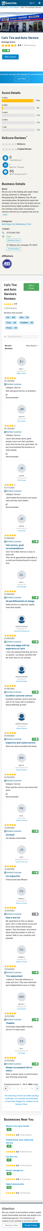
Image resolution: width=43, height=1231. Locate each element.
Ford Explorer (21, 1009)
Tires (29, 224)
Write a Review (10, 57)
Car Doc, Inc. (12, 1156)
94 (32, 1088)
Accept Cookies (31, 1225)
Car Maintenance (19, 224)
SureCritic (4, 7)
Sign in (32, 3)
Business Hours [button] (14, 240)
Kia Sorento (21, 421)
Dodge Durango (21, 681)
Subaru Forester (21, 903)
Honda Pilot (22, 531)
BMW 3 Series (21, 373)
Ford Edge (21, 1053)
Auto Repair (14, 7)
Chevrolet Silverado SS (21, 631)
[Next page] (37, 1088)
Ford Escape (21, 480)
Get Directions (13, 249)
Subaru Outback (21, 728)
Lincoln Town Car (21, 862)
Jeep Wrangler (22, 587)
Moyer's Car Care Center (17, 1126)
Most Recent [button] (31, 346)
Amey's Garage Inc (14, 1170)
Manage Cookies (11, 1225)
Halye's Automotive (15, 1184)
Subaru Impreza (21, 770)
